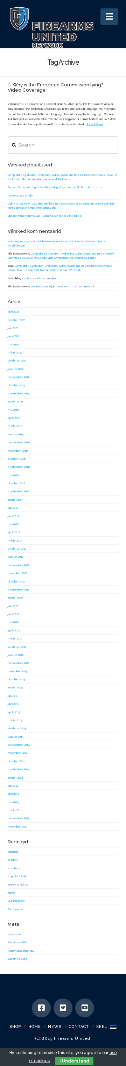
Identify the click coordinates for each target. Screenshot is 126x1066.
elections (14, 868)
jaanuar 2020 (15, 369)
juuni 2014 (13, 793)
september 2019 (18, 393)
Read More (94, 124)
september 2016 (18, 589)
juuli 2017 (13, 507)
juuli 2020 (13, 328)
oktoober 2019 (16, 385)
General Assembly (20, 195)
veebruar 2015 (17, 728)
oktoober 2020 (16, 320)
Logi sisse (14, 934)
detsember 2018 (19, 442)
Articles (13, 859)
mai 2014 (13, 802)
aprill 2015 (14, 712)
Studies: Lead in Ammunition (39, 278)
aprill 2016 (14, 630)
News (55, 1026)
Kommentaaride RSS (21, 950)
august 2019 (15, 401)
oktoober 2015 (16, 679)
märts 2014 (15, 810)
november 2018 (18, 450)
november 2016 (17, 573)
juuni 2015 (13, 704)
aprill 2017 (14, 532)
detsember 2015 (18, 663)
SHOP (15, 1026)
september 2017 (18, 491)
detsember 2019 (18, 377)
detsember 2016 (18, 565)
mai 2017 (13, 524)
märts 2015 (15, 720)
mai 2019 (13, 410)
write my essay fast (21, 241)
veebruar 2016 (17, 647)
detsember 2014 (19, 744)
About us (13, 851)
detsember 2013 (18, 818)
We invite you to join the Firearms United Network (62, 286)
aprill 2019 (14, 418)
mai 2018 (13, 475)
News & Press (18, 884)
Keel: (103, 1026)
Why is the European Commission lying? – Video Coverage (58, 87)
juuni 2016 (13, 614)
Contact (79, 1026)
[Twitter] (63, 1008)
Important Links (18, 876)
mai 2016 (13, 622)
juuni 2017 (13, 516)
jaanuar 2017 (15, 556)
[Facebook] (41, 1008)
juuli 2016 (13, 606)
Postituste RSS (17, 942)
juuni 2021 (13, 311)
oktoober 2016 (16, 581)
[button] (109, 16)
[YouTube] (84, 1008)
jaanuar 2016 (15, 655)
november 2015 (17, 671)
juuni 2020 (13, 336)
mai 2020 (13, 344)
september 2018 (19, 466)
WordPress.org (17, 958)
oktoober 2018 (17, 458)
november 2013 (17, 826)
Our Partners (16, 900)
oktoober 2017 (16, 483)
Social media (15, 909)
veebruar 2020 (17, 360)
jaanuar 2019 (15, 434)
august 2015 (15, 687)
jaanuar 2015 (15, 736)
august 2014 (15, 777)
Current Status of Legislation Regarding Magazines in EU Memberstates (55, 187)
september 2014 (19, 769)
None (11, 892)
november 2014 (18, 752)
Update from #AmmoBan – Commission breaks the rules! (45, 215)
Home (34, 1026)
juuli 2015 (13, 695)
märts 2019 (15, 426)
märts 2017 (15, 540)
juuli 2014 (13, 785)
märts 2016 (15, 638)
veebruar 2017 (17, 548)
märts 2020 (15, 352)
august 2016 (15, 597)
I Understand (74, 1061)
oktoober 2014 (17, 761)
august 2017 (15, 499)
